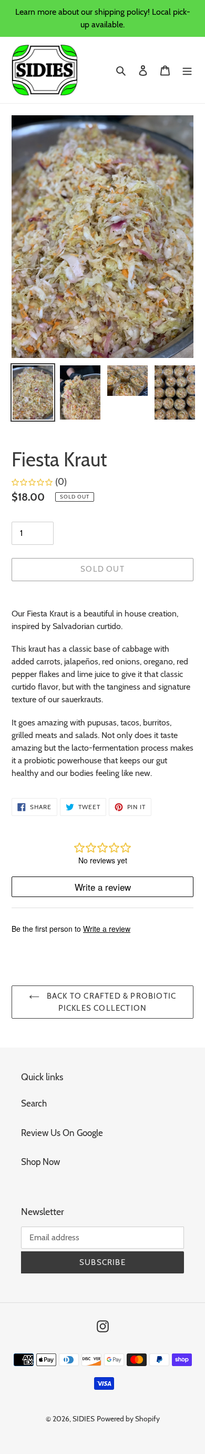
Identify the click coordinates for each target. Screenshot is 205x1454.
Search (34, 1103)
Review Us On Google (62, 1133)
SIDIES (84, 1418)
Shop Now (40, 1162)
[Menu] (187, 70)
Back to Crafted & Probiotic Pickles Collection (111, 1002)
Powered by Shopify (128, 1418)
